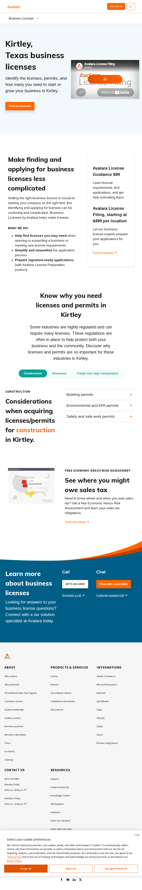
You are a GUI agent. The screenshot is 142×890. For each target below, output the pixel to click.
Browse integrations (107, 743)
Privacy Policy (14, 861)
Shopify (101, 718)
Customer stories (14, 701)
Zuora (100, 734)
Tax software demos (61, 692)
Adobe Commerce (106, 676)
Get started (116, 6)
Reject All (71, 868)
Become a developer (15, 734)
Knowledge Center (60, 795)
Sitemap (9, 759)
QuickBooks (103, 701)
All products (57, 709)
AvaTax (54, 676)
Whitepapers (57, 803)
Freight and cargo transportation (97, 373)
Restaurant (59, 373)
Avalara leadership (14, 709)
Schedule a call (71, 595)
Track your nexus (75, 521)
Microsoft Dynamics (107, 684)
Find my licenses (20, 106)
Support (55, 778)
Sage (99, 709)
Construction (33, 373)
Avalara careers (13, 718)
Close (137, 834)
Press (8, 743)
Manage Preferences (116, 868)
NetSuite (101, 692)
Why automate (12, 684)
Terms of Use (14, 857)
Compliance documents (63, 701)
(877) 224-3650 (75, 584)
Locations (10, 751)
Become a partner (14, 726)
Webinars (55, 812)
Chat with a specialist (113, 584)
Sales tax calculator (61, 820)
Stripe (100, 726)
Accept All (25, 868)
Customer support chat (110, 595)
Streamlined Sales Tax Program (21, 692)
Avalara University (60, 787)
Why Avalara (11, 676)
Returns (55, 684)
